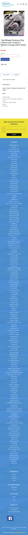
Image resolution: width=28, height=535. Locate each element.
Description (6, 74)
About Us (14, 476)
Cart (14, 498)
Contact (14, 480)
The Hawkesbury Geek (20, 532)
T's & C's (14, 489)
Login (14, 500)
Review (16, 74)
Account (14, 496)
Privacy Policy (14, 487)
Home (14, 474)
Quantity (3, 53)
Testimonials (14, 478)
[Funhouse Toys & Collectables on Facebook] (10, 520)
